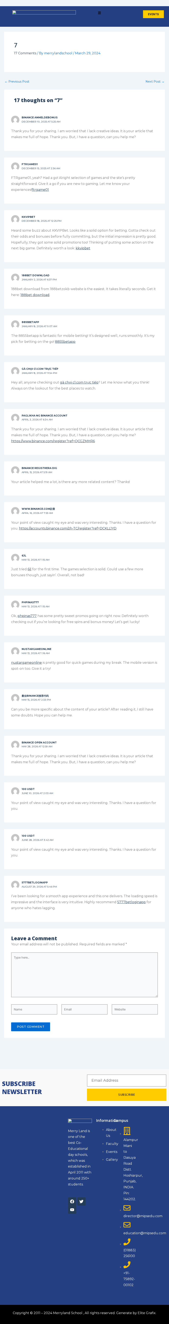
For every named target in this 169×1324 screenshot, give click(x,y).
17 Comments (25, 53)
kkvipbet (28, 217)
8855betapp (30, 322)
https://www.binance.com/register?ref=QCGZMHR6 (53, 441)
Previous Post (17, 81)
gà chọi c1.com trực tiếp (40, 368)
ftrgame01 (30, 164)
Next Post (155, 81)
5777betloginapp (35, 882)
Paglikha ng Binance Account (44, 415)
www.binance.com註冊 (38, 508)
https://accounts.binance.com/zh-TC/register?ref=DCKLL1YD (67, 528)
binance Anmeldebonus (40, 117)
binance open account (39, 742)
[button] (99, 13)
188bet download (35, 275)
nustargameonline (36, 649)
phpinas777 (30, 602)
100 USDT (28, 789)
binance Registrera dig (39, 468)
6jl (24, 555)
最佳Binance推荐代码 (35, 695)
